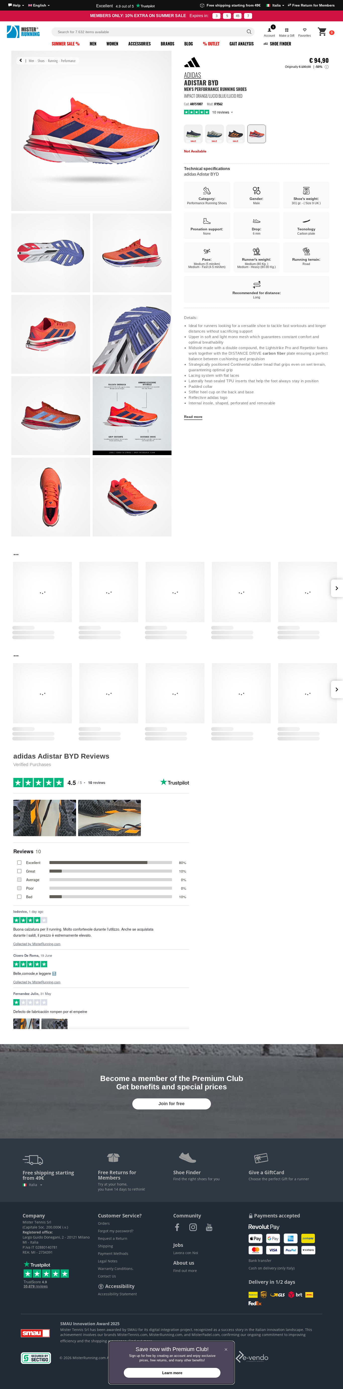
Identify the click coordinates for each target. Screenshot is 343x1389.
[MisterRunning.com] (28, 31)
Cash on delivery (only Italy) (272, 1268)
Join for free (171, 1103)
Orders (104, 1223)
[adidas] (192, 62)
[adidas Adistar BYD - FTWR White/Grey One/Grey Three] (214, 134)
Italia (34, 1184)
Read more (193, 417)
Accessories (139, 44)
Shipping (105, 1246)
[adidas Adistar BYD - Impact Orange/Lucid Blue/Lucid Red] (257, 134)
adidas (192, 75)
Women (112, 44)
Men (93, 44)
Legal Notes (108, 1261)
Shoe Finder (280, 44)
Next (337, 588)
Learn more (172, 1373)
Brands (167, 44)
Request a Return (112, 1238)
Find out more (185, 1270)
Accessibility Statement (117, 1294)
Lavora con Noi (185, 1252)
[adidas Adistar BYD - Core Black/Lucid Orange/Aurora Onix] (235, 134)
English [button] (39, 5)
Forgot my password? (115, 1230)
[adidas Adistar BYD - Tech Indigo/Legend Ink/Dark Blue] (193, 134)
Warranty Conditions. (116, 1268)
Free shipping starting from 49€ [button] (244, 5)
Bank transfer (260, 1260)
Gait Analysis (242, 44)
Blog (188, 44)
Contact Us (107, 1276)
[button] (16, 5)
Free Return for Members (313, 5)
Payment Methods (113, 1253)
